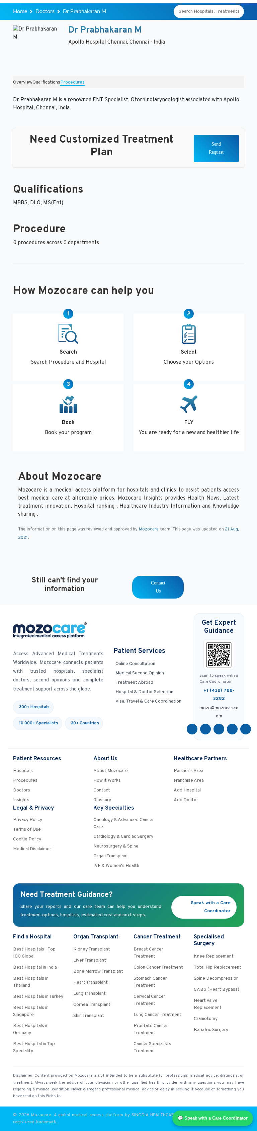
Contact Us (158, 587)
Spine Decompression (216, 978)
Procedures (72, 82)
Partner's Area (188, 771)
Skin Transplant (88, 1016)
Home (20, 11)
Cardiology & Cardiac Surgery (123, 836)
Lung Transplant (89, 993)
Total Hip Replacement (217, 967)
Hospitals (23, 771)
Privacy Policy (27, 820)
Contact (101, 790)
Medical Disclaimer (32, 849)
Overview (22, 82)
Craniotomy (206, 1019)
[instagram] (245, 729)
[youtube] (218, 729)
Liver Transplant (89, 960)
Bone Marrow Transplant (98, 971)
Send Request (216, 148)
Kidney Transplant (91, 949)
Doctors (45, 11)
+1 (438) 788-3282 (219, 695)
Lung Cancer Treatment (157, 1015)
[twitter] (205, 729)
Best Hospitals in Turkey (38, 996)
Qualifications (46, 82)
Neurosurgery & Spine (116, 846)
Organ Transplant (110, 856)
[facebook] (192, 729)
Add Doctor (186, 800)
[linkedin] (232, 729)
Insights (21, 800)
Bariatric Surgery (211, 1030)
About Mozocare (110, 771)
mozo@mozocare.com (218, 712)
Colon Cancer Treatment (158, 967)
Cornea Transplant (91, 1005)
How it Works (107, 780)
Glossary (102, 800)
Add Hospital (187, 790)
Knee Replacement (214, 956)
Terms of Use (27, 829)
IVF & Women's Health (116, 866)
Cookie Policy (27, 839)
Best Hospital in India (35, 967)
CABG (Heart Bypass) (216, 989)
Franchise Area (189, 780)
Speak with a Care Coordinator (211, 907)
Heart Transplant (90, 982)
